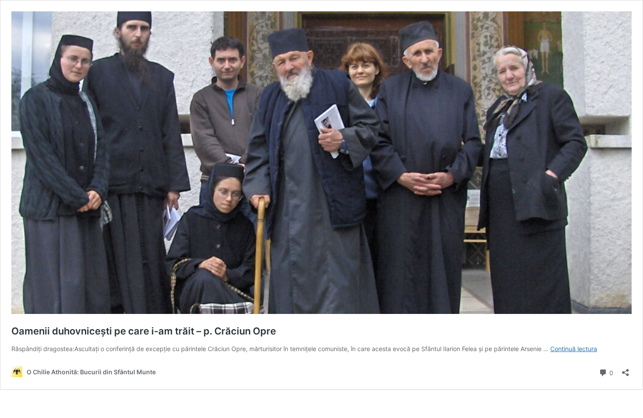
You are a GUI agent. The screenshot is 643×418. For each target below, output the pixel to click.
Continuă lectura (573, 348)
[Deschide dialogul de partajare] (625, 369)
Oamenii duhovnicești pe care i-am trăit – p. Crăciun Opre (143, 331)
